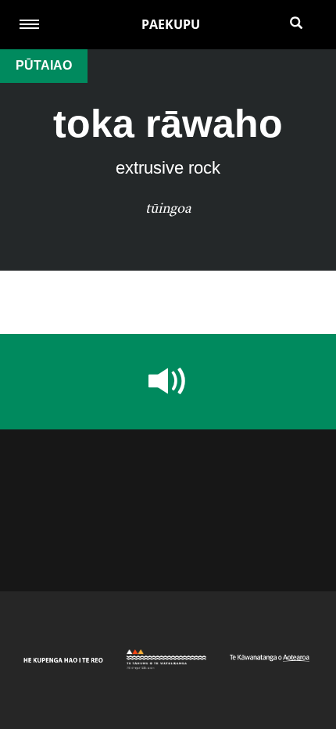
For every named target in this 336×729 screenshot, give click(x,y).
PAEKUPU (170, 24)
